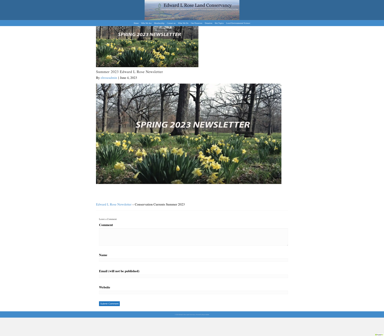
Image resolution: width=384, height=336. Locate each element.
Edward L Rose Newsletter (114, 204)
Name (103, 254)
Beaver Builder (205, 314)
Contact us (171, 23)
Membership (159, 23)
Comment (106, 224)
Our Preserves (196, 23)
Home (136, 23)
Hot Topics (219, 23)
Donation (208, 23)
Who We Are (146, 23)
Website (104, 287)
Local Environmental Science (238, 23)
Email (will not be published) (119, 270)
